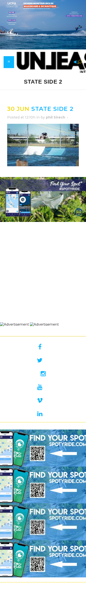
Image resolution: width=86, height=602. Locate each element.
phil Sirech (55, 117)
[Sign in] (75, 62)
